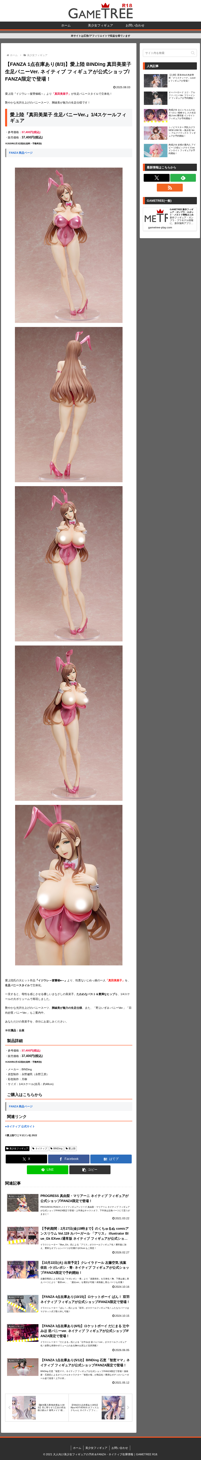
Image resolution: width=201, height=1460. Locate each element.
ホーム (77, 1447)
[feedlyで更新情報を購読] (183, 178)
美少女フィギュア (18, 1148)
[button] (90, 1169)
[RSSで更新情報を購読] (170, 188)
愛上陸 (72, 1148)
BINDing (57, 1148)
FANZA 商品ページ (21, 152)
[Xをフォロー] (157, 178)
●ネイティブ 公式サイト (20, 1126)
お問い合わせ (119, 1447)
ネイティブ (41, 1148)
